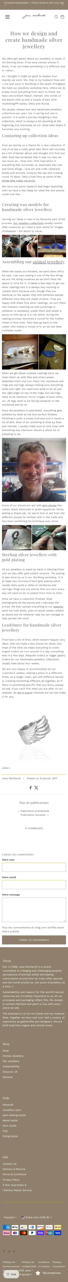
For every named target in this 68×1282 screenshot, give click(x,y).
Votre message (11, 894)
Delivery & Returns (14, 1169)
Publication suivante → (35, 814)
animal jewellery (49, 261)
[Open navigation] (10, 16)
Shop (6, 1050)
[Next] (62, 5)
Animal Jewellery (13, 1055)
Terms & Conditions (14, 1174)
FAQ (5, 1130)
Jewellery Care (12, 1109)
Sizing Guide (10, 1136)
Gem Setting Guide (14, 1115)
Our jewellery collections (28, 223)
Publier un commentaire (34, 939)
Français (9, 1217)
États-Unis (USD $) (37, 1217)
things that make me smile (18, 180)
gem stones (49, 505)
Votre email (9, 877)
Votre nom (8, 859)
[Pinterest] (14, 1251)
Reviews (8, 1077)
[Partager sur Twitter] (36, 788)
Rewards (8, 1104)
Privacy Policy (11, 1179)
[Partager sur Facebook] (31, 788)
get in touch (24, 692)
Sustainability (11, 1066)
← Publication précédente (33, 810)
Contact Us (9, 1163)
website (58, 606)
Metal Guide (10, 1120)
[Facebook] (4, 1251)
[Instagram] (9, 1251)
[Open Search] (56, 16)
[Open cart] (62, 16)
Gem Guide (9, 1125)
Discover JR (10, 1071)
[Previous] (5, 5)
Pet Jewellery (11, 1061)
